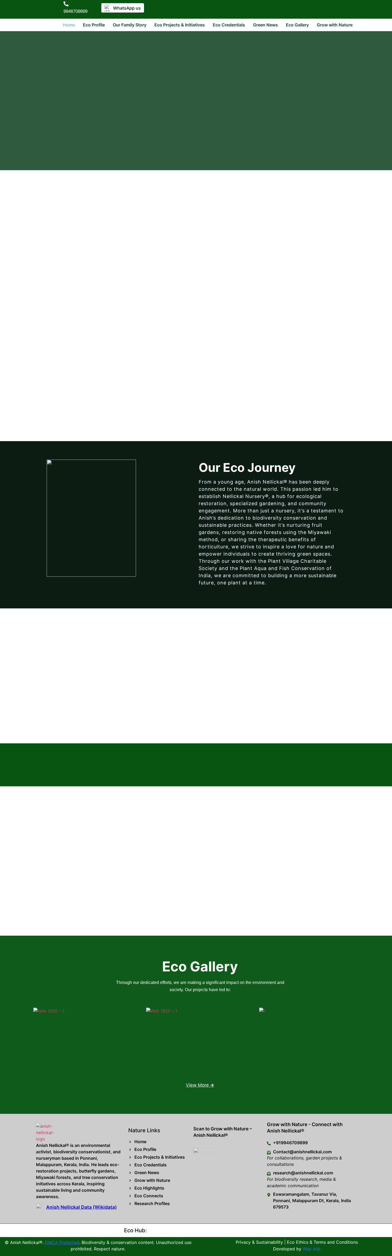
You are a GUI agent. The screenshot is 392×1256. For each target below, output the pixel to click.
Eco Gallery (297, 24)
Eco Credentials (229, 24)
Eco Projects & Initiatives (179, 24)
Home (69, 24)
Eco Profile (94, 24)
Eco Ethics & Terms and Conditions (322, 1242)
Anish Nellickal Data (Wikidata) (81, 1207)
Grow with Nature (335, 24)
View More (200, 1085)
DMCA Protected (62, 1242)
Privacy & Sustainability (259, 1242)
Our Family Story (129, 24)
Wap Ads (312, 1248)
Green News (265, 24)
